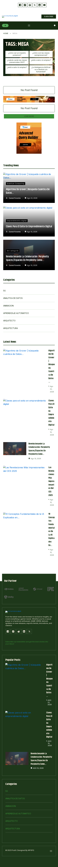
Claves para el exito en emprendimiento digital (29, 226)
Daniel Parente (15, 198)
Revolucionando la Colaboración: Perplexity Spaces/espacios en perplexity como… (27, 258)
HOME (5, 33)
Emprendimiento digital (17, 221)
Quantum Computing (15, 183)
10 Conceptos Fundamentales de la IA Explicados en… (51, 529)
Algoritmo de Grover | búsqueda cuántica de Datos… (28, 191)
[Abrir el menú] (29, 25)
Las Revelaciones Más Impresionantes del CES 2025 (51, 481)
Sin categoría (12, 251)
